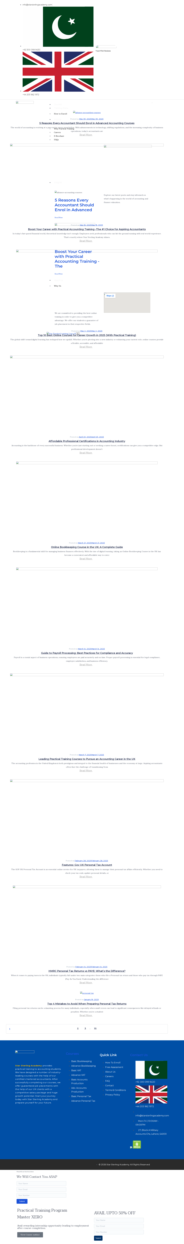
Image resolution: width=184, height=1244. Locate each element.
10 (95, 1028)
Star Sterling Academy (28, 1065)
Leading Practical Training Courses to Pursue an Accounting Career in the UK (87, 759)
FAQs (56, 139)
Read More (86, 135)
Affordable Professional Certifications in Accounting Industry (87, 441)
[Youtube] (165, 49)
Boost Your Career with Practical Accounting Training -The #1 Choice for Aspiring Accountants (87, 229)
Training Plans (61, 108)
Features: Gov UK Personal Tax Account (87, 864)
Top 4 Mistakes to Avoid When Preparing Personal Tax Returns (86, 1003)
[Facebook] (20, 1164)
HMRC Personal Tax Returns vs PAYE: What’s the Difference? (86, 971)
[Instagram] (35, 1164)
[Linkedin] (167, 49)
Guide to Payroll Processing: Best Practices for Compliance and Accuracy (87, 653)
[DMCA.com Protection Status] (137, 1148)
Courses (58, 104)
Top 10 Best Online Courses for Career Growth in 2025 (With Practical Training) (87, 335)
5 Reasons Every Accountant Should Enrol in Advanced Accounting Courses (86, 123)
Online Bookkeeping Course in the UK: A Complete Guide (87, 547)
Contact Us (139, 1055)
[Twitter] (28, 1164)
